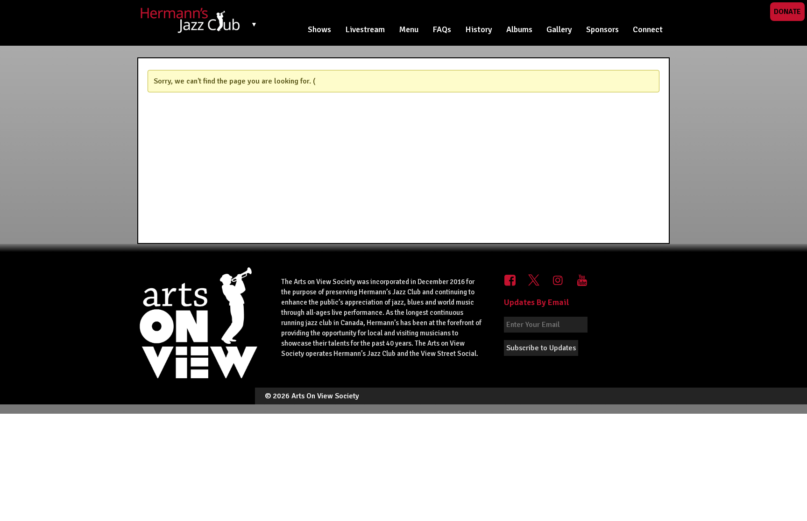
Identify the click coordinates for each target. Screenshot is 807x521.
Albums (519, 29)
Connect (648, 29)
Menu (408, 29)
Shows (319, 29)
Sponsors (602, 29)
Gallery (559, 29)
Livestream (365, 29)
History (478, 29)
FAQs (441, 29)
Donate (787, 11)
